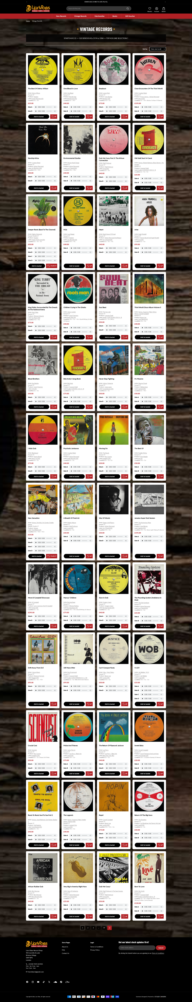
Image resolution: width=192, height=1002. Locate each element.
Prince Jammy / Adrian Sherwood (149, 97)
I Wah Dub (32, 448)
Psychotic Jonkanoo (71, 448)
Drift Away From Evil (36, 668)
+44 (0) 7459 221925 (35, 964)
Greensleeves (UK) (108, 389)
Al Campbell (35, 602)
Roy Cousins (108, 456)
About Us (65, 947)
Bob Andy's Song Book (72, 379)
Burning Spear (71, 602)
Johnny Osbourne (108, 383)
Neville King (72, 97)
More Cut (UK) (36, 458)
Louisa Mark (106, 93)
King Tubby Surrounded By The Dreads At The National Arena (42, 308)
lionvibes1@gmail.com (36, 972)
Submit (160, 948)
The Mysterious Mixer (144, 522)
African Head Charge (73, 163)
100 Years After (69, 668)
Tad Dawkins (37, 825)
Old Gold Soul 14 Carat (143, 158)
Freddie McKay (142, 453)
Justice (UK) (106, 678)
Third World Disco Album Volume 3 (147, 307)
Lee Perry (105, 750)
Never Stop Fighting (106, 379)
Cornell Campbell (143, 750)
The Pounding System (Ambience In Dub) (147, 599)
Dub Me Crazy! (104, 887)
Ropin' (101, 815)
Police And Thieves (71, 745)
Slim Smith (141, 891)
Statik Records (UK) (72, 458)
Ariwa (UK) (106, 168)
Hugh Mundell (142, 234)
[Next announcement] (165, 2)
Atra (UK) (141, 239)
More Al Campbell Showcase (39, 598)
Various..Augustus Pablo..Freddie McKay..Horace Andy (75, 820)
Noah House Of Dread (109, 234)
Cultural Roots (36, 672)
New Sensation (34, 518)
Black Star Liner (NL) (108, 755)
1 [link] (82, 928)
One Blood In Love (71, 88)
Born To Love (139, 887)
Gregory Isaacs (107, 602)
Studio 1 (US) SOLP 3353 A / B (147, 170)
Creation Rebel (142, 93)
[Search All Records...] (127, 8)
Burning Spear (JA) (72, 608)
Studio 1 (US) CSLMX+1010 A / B (112, 317)
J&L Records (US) (72, 239)
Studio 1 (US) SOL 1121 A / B (75, 389)
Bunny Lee (143, 317)
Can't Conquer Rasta (107, 668)
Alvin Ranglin (144, 456)
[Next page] (109, 928)
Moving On (103, 448)
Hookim (36, 97)
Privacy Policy (95, 950)
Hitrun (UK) (141, 98)
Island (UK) (70, 755)
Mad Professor (107, 163)
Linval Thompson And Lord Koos (149, 754)
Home (28, 21)
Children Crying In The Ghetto (75, 307)
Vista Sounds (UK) (143, 755)
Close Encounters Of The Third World (148, 88)
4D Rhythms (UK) (37, 168)
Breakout (102, 88)
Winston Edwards (39, 316)
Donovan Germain (39, 676)
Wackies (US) (142, 528)
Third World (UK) (143, 319)
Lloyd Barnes (144, 526)
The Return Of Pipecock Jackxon (111, 745)
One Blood (70, 93)
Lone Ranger (70, 234)
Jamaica (119, 982)
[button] (61, 16)
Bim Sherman (35, 891)
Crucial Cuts (32, 745)
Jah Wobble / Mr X (143, 672)
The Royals (106, 453)
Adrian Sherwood (39, 166)
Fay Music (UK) (36, 318)
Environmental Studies (72, 158)
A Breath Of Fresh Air (72, 518)
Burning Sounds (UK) (108, 608)
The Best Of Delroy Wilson (38, 88)
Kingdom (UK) (107, 458)
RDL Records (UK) (37, 896)
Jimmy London (71, 312)
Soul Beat (102, 307)
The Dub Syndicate (143, 602)
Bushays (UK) (106, 98)
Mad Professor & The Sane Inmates (113, 891)
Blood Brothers (33, 379)
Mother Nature (71, 522)
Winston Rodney (74, 606)
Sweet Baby (139, 745)
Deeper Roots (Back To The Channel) (41, 230)
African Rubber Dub (35, 887)
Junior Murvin (71, 750)
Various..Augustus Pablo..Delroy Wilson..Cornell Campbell (145, 313)
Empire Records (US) (37, 98)
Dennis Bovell (38, 456)
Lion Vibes (37, 996)
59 (104, 928)
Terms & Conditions (96, 947)
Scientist (34, 750)
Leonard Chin (73, 825)
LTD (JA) (34, 389)
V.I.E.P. (137, 668)
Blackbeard (35, 453)
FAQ (63, 950)
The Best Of (139, 448)
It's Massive (138, 379)
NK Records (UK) (72, 98)
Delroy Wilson (36, 93)
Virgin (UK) (141, 678)
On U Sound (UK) (72, 168)
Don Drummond (72, 672)
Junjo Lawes (108, 387)
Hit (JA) (140, 458)
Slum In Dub (103, 598)
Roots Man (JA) (71, 317)
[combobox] (98, 8)
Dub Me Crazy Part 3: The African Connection (111, 159)
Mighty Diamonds (37, 234)
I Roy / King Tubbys (108, 672)
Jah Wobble (143, 676)
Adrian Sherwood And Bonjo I (113, 238)
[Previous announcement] (26, 2)
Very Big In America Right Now (75, 887)
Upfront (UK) (142, 389)
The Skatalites (142, 820)
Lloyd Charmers (73, 315)
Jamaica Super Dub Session (144, 518)
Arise (136, 230)
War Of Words (104, 518)
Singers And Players (108, 522)
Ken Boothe (35, 383)
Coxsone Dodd (144, 168)
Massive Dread (142, 383)
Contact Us (65, 953)
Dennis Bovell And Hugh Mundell (149, 238)
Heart (101, 230)
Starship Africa (33, 158)
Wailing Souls (144, 387)
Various (36, 528)
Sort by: (145, 49)
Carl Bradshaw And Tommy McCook (150, 823)
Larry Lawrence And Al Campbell (43, 606)
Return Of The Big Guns (143, 815)
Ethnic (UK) (35, 608)
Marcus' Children (70, 598)
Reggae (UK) (35, 678)
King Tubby (35, 312)
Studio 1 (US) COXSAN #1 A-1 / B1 (77, 678)
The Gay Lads (107, 312)
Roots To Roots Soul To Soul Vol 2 (40, 815)
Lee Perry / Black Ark (75, 754)
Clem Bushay (108, 97)
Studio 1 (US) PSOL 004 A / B (146, 896)
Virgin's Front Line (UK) (38, 239)
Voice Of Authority (72, 891)
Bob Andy (70, 383)
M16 (65, 230)
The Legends (68, 815)
